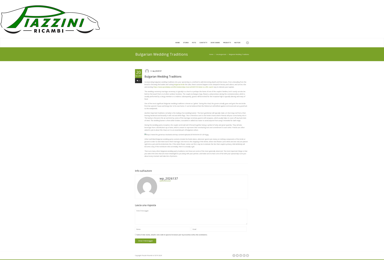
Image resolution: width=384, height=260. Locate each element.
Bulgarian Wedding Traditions (162, 76)
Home (211, 54)
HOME (177, 43)
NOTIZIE (237, 43)
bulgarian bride (179, 84)
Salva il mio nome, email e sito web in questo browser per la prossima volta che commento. (172, 235)
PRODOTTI (227, 43)
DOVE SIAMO (215, 43)
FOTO (194, 43)
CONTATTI (203, 43)
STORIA (186, 43)
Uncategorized (221, 54)
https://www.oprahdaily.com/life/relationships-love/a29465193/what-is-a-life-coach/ (183, 87)
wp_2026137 (157, 71)
